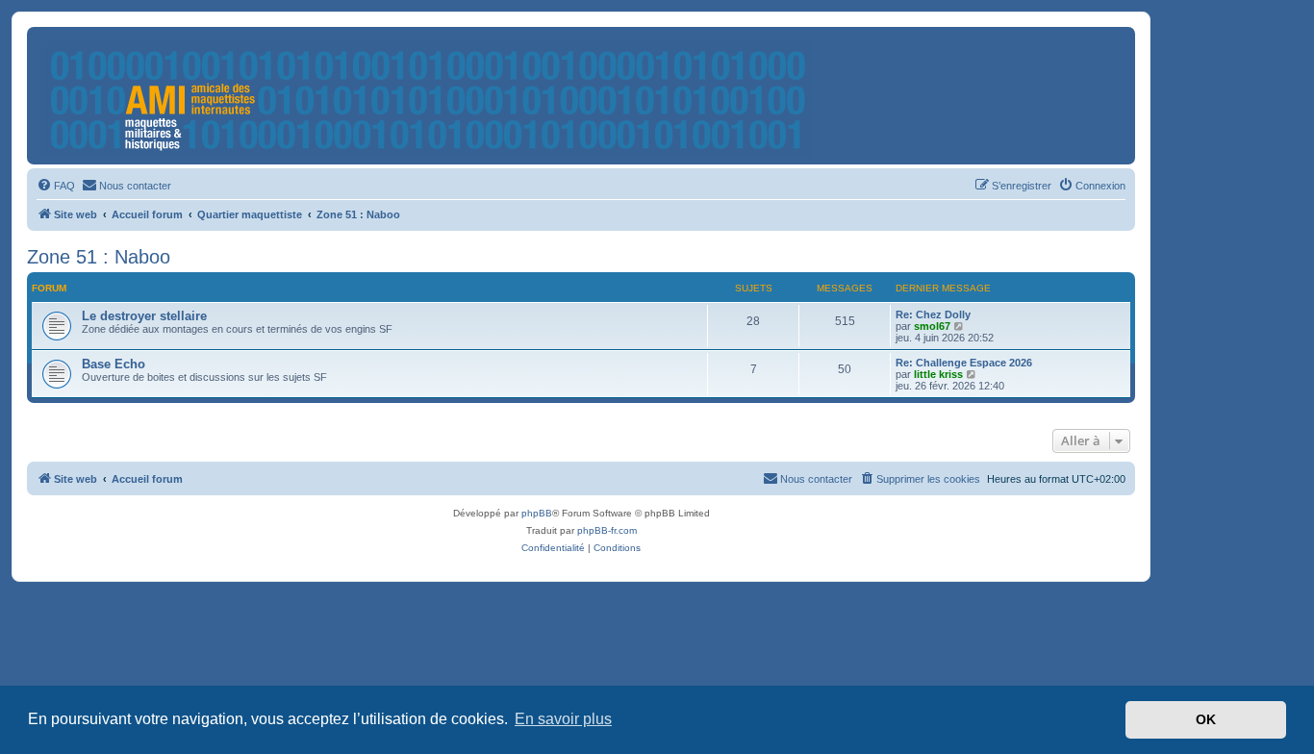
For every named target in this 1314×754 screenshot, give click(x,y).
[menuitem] (56, 185)
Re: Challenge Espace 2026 (964, 362)
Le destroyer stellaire (144, 316)
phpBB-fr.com (607, 530)
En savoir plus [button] (563, 719)
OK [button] (1206, 719)
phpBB (536, 513)
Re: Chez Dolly (933, 314)
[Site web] (427, 96)
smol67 (932, 326)
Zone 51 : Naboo (98, 256)
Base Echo (113, 364)
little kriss (938, 374)
